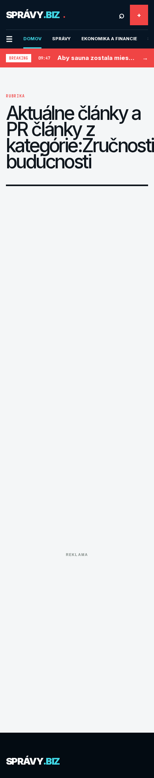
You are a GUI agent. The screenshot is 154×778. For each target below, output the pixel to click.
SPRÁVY (61, 38)
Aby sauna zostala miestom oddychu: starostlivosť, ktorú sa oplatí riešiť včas (96, 58)
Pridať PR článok (139, 15)
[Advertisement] (77, 637)
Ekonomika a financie (109, 38)
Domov (32, 38)
